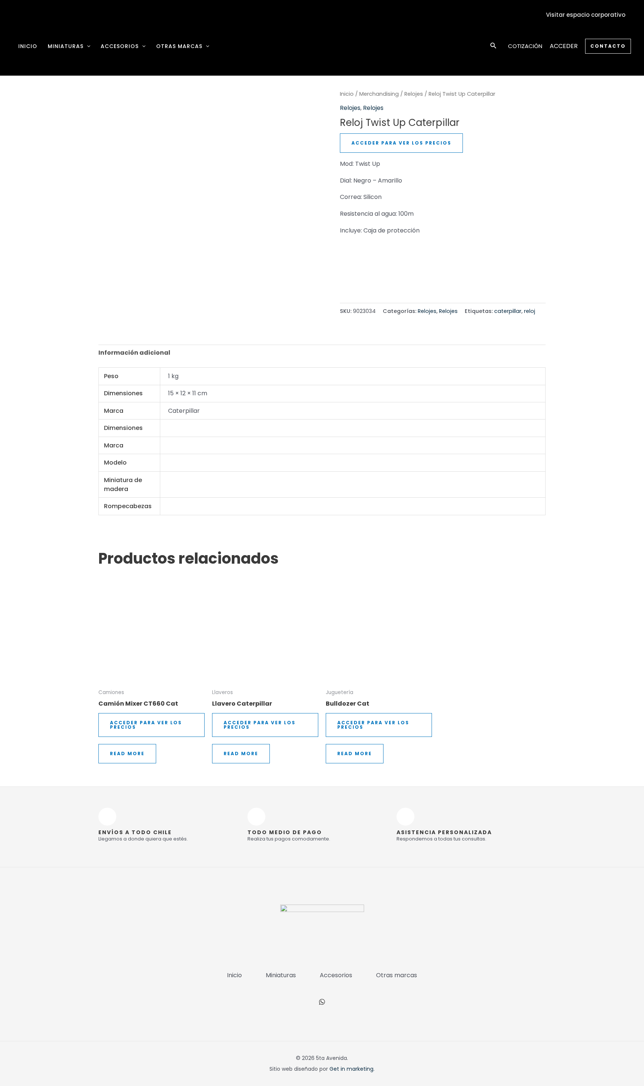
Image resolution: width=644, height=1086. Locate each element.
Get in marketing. (352, 1069)
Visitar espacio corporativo (585, 15)
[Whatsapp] (322, 1001)
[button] (86, 46)
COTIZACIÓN (525, 46)
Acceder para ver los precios (401, 143)
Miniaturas (65, 46)
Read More (127, 753)
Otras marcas (179, 46)
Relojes (413, 94)
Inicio (27, 46)
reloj (529, 311)
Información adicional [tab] (134, 352)
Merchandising (379, 94)
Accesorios (120, 46)
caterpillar (507, 311)
